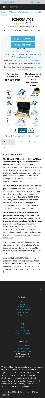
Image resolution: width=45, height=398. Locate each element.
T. (41, 289)
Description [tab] (8, 142)
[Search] (37, 7)
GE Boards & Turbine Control (21, 12)
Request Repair (23, 45)
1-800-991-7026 (35, 54)
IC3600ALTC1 (14, 15)
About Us (22, 304)
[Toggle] (41, 7)
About (7, 136)
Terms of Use (22, 312)
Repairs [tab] (20, 142)
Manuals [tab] (7, 148)
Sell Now (38, 63)
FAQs (37, 136)
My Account (35, 2)
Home (3, 12)
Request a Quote (23, 38)
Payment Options (22, 333)
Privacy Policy (22, 307)
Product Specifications (23, 136)
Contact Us (22, 315)
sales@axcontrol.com (24, 57)
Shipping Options (22, 330)
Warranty (22, 327)
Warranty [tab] (31, 142)
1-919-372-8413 (7, 2)
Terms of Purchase (22, 309)
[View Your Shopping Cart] (42, 2)
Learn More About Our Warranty (29, 60)
